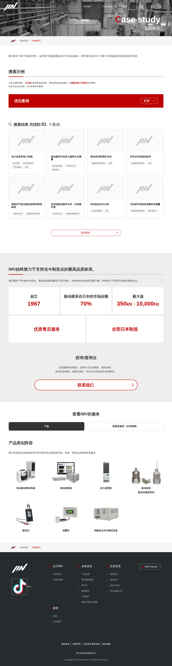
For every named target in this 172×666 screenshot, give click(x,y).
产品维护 (85, 596)
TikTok (26, 586)
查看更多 (85, 232)
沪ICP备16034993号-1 (86, 653)
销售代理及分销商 (89, 602)
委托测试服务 (87, 580)
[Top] (13, 41)
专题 (55, 616)
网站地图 (106, 644)
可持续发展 (58, 580)
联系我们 (114, 574)
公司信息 (57, 574)
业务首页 (24, 41)
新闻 (55, 607)
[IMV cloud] (149, 566)
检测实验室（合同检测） (125, 426)
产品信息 (85, 574)
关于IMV (58, 566)
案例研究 (37, 41)
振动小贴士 (115, 585)
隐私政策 (65, 644)
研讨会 (84, 585)
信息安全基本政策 (91, 644)
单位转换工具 (116, 591)
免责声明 (76, 644)
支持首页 (115, 566)
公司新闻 (57, 621)
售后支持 (114, 580)
